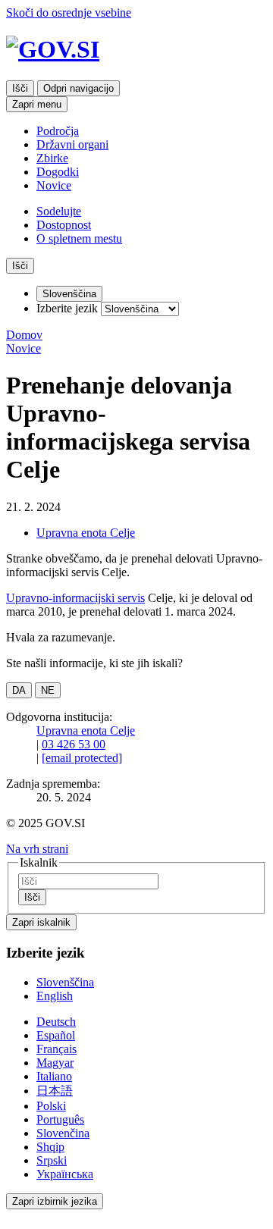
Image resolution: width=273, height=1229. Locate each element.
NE (48, 690)
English (54, 995)
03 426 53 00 (73, 744)
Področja (57, 130)
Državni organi (72, 144)
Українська (64, 1174)
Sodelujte (58, 211)
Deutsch (56, 1021)
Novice (53, 185)
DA (19, 690)
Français (56, 1048)
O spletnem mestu (79, 238)
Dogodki (57, 171)
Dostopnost (63, 224)
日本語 (54, 1090)
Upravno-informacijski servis (75, 597)
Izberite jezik (67, 308)
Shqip (50, 1146)
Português (60, 1119)
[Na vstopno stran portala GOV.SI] (136, 50)
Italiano (54, 1076)
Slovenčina (62, 1133)
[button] (37, 848)
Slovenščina (65, 982)
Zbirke (52, 158)
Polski (51, 1105)
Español (55, 1035)
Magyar (55, 1062)
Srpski (51, 1160)
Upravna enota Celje (85, 532)
